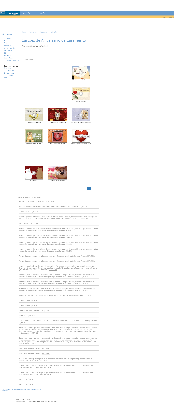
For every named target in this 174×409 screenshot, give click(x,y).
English (165, 17)
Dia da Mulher (9, 70)
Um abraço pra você (11, 60)
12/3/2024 (84, 218)
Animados (8, 34)
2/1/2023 (33, 300)
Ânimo (6, 43)
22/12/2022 (23, 322)
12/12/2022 (30, 379)
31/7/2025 (83, 206)
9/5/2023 (69, 230)
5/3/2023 (69, 251)
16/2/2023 (91, 256)
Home (24, 32)
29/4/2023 (69, 237)
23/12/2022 (44, 311)
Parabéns (7, 55)
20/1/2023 (53, 270)
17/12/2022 (46, 348)
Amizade (7, 38)
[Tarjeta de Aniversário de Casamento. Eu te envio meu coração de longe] (82, 142)
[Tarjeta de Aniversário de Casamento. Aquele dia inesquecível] (35, 121)
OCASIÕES (27, 13)
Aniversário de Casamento (38, 32)
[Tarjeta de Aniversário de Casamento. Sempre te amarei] (82, 100)
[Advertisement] (60, 5)
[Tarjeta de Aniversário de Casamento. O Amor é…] (35, 179)
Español (171, 17)
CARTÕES (42, 13)
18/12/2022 (34, 333)
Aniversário (8, 46)
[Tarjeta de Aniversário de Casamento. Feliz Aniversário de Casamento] (82, 78)
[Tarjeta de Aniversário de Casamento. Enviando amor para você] (58, 179)
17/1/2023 (88, 295)
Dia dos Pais (8, 75)
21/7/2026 (51, 201)
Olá (5, 53)
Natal (6, 78)
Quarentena (8, 58)
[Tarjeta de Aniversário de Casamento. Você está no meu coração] (35, 142)
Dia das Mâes (9, 73)
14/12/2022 (43, 360)
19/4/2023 (69, 244)
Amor (6, 41)
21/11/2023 (33, 223)
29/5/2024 (34, 211)
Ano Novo (7, 68)
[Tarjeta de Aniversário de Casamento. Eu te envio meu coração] (58, 142)
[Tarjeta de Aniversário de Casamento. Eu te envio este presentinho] (58, 121)
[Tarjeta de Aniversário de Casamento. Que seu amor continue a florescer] (82, 121)
